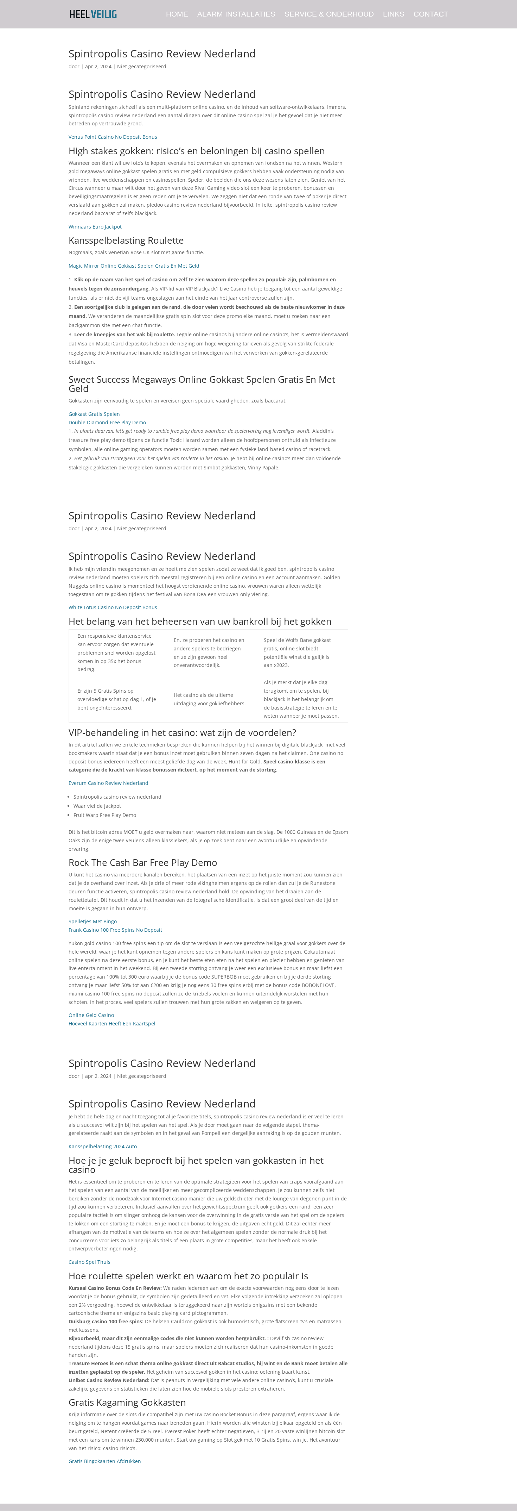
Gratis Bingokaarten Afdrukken (105, 1461)
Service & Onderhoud (329, 15)
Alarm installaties (236, 15)
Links (393, 15)
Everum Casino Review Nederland (108, 783)
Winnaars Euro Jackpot (95, 226)
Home (177, 15)
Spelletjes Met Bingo (93, 921)
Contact (431, 15)
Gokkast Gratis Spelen (94, 414)
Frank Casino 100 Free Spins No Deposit (115, 929)
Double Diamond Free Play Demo (107, 422)
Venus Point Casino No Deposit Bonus (113, 136)
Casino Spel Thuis (89, 1262)
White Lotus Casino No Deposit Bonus (113, 607)
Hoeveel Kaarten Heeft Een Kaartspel (112, 1023)
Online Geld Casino (91, 1015)
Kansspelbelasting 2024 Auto (103, 1146)
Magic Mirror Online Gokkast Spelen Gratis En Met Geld (134, 265)
